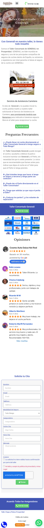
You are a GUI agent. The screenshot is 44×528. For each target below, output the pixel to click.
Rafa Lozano (14, 267)
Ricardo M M (15, 295)
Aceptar (6, 457)
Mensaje (6, 443)
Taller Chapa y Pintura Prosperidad (12, 512)
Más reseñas (22, 341)
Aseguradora (8, 418)
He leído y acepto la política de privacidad (20, 466)
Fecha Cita (7, 426)
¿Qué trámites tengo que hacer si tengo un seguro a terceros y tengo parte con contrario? (20, 176)
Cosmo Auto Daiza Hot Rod (23, 247)
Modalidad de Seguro (11, 410)
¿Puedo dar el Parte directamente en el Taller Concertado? (20, 184)
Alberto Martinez (17, 311)
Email (5, 393)
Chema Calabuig (16, 280)
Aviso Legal (22, 521)
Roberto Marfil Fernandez (21, 324)
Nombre (6, 384)
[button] (17, 3)
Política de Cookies (22, 517)
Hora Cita (6, 435)
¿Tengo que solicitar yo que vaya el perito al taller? (21, 191)
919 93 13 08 (33, 4)
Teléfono (6, 401)
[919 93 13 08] (26, 3)
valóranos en (16, 261)
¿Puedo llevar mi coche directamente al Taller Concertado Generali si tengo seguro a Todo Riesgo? (22, 144)
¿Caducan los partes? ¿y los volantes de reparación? (21, 198)
